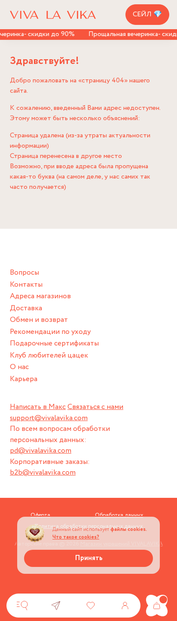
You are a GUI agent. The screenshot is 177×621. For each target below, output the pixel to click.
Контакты (26, 284)
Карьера (23, 379)
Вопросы (24, 272)
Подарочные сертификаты (54, 343)
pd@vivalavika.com (40, 450)
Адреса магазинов (40, 296)
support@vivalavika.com (49, 418)
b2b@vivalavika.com (43, 472)
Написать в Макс (38, 407)
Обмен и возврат (39, 320)
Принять (89, 558)
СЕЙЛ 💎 (147, 14)
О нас (19, 367)
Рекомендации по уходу (50, 332)
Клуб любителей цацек (49, 355)
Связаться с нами (95, 407)
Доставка (26, 308)
